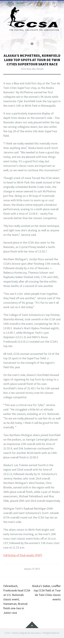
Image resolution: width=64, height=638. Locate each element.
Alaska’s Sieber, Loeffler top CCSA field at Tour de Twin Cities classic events (46, 592)
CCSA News (26, 68)
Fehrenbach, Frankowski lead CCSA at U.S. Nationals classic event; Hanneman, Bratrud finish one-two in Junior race (16, 599)
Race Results (37, 68)
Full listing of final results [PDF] (22, 555)
